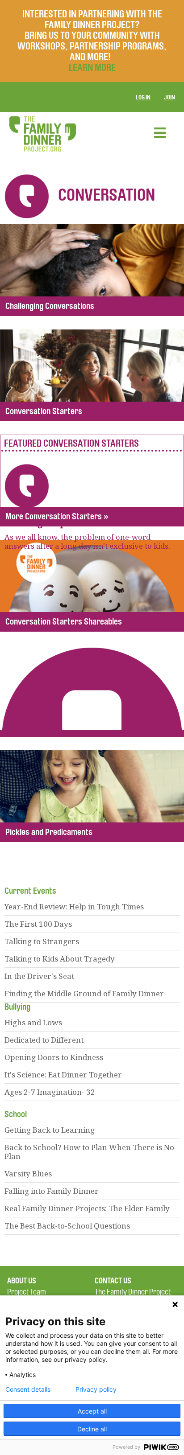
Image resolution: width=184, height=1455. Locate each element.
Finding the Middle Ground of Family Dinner (84, 993)
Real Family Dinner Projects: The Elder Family (87, 1208)
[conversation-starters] (92, 375)
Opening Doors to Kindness (53, 1057)
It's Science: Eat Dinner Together (63, 1074)
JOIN (169, 97)
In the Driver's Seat (39, 976)
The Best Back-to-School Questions (67, 1226)
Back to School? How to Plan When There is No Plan (89, 1151)
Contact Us (113, 1281)
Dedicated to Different (44, 1040)
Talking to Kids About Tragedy (59, 959)
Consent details (27, 1389)
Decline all (92, 1429)
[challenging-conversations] (92, 270)
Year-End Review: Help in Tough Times (74, 906)
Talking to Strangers (41, 941)
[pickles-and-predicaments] (92, 796)
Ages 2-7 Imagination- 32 (49, 1092)
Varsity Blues (28, 1173)
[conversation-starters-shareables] (92, 586)
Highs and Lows (33, 1022)
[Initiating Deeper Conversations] (92, 480)
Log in (143, 97)
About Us (21, 1281)
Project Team (26, 1292)
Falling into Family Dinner (51, 1191)
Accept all (92, 1411)
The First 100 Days (38, 924)
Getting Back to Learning (49, 1130)
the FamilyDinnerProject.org (42, 134)
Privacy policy (96, 1389)
